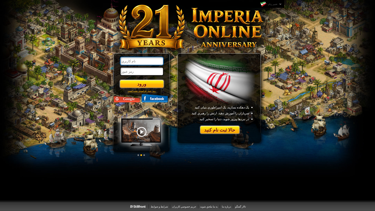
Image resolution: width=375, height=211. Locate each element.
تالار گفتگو (240, 206)
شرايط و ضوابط (159, 206)
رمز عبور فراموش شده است (142, 90)
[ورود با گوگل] (127, 98)
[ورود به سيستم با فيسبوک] (155, 98)
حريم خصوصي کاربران (184, 206)
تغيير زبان (272, 3)
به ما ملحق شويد (209, 206)
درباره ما (226, 206)
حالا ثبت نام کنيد (219, 129)
